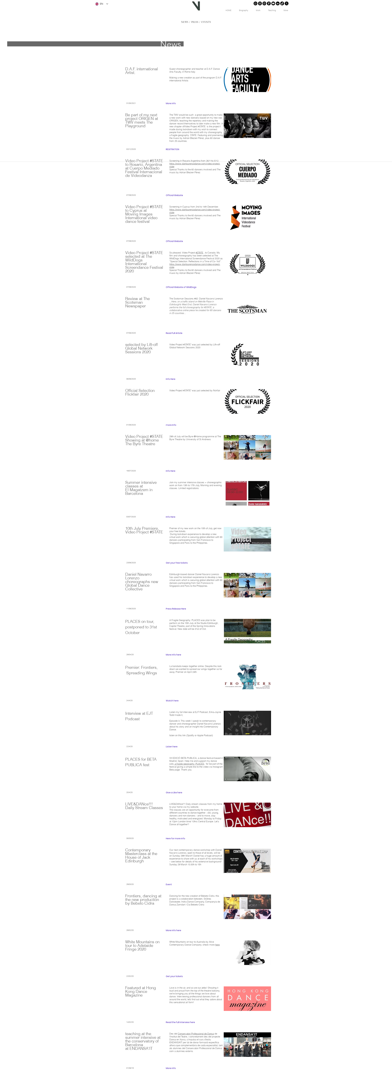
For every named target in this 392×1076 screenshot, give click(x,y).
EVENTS (206, 22)
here (217, 944)
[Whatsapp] (255, 3)
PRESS (194, 22)
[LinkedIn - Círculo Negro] (278, 3)
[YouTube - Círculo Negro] (273, 3)
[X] (286, 3)
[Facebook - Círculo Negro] (269, 3)
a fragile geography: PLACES (189, 763)
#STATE (199, 252)
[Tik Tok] (282, 3)
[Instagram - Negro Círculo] (264, 3)
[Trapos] (260, 3)
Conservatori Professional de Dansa (196, 1033)
